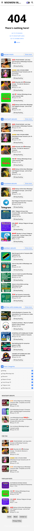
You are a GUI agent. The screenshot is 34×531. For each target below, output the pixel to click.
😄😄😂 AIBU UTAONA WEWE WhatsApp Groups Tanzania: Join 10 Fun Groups (22, 71)
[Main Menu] (2, 2)
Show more (28, 54)
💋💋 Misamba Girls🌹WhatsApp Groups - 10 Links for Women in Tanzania (21, 84)
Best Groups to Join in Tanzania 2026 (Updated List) (22, 254)
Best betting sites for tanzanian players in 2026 (21, 344)
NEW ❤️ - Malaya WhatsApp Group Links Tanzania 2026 (21, 95)
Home (18, 42)
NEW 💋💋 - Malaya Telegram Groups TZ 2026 (22, 224)
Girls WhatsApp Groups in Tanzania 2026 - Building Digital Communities (20, 410)
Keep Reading (19, 66)
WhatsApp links (17, 388)
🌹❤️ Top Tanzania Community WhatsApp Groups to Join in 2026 (21, 295)
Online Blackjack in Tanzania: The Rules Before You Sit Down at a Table (22, 313)
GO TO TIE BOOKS (17, 33)
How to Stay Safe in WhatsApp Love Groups (22, 264)
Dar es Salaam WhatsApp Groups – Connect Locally (20, 427)
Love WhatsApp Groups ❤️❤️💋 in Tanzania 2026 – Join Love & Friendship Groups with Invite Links (21, 419)
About (15, 517)
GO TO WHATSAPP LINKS (17, 36)
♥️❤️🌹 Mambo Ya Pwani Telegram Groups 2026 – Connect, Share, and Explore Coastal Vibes (22, 235)
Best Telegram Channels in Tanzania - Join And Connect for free (22, 201)
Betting (17, 370)
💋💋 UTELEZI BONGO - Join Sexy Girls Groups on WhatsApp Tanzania (22, 60)
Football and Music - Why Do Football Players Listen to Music (22, 323)
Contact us (23, 517)
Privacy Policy (17, 521)
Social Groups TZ (17, 382)
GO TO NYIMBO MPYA (17, 38)
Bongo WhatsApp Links (17, 373)
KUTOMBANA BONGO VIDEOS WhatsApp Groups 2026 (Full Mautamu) (21, 483)
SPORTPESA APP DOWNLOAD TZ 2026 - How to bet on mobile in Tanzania (22, 334)
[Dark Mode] (32, 2)
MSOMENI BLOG (13, 2)
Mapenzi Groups (17, 379)
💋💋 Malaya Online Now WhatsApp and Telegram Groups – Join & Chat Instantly (22, 106)
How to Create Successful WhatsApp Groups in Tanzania (22, 275)
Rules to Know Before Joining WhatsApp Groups (20, 285)
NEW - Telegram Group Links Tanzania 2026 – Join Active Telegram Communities (22, 213)
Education (17, 376)
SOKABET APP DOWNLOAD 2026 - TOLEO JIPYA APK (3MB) (21, 354)
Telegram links (17, 385)
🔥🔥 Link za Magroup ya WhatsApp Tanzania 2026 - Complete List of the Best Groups (20, 402)
